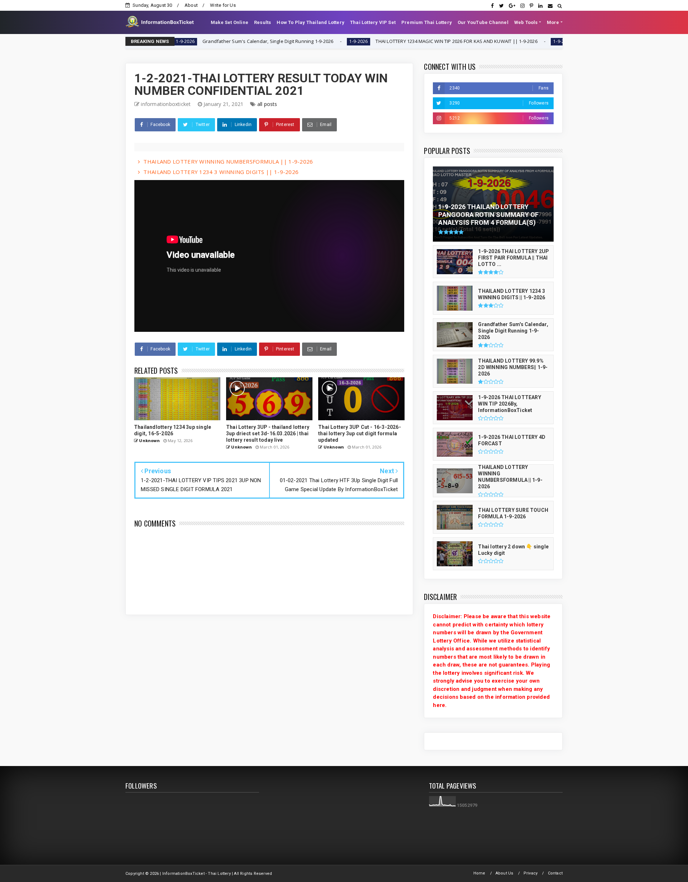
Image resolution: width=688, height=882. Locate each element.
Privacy (531, 873)
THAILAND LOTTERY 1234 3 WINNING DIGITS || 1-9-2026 (220, 171)
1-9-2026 (320, 41)
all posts (267, 104)
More (553, 22)
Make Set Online (229, 22)
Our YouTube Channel (483, 22)
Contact (555, 873)
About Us (504, 873)
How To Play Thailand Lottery (310, 22)
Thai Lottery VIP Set (373, 22)
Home (479, 873)
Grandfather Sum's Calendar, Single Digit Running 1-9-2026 (229, 41)
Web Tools (526, 22)
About (191, 5)
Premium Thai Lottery (426, 22)
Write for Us (222, 5)
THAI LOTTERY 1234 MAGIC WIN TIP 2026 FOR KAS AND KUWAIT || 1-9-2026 (418, 41)
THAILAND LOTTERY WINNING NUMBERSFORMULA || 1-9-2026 (228, 161)
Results (262, 22)
